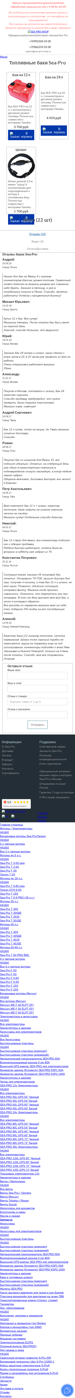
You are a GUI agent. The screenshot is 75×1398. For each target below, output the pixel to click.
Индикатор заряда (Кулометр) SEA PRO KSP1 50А (31, 1070)
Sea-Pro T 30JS (9, 916)
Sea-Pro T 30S (9, 909)
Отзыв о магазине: (19, 709)
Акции (4, 1384)
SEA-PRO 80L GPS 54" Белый (18, 1127)
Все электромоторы (12, 1024)
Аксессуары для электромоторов (20, 1031)
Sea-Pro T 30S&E (11, 912)
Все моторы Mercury (13, 1001)
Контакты (7, 768)
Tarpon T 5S (7, 874)
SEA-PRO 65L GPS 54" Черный (19, 1096)
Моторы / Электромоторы (16, 828)
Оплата (6, 755)
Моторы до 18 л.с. (11, 878)
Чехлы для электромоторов (17, 1081)
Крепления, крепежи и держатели (21, 1315)
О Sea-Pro (8, 746)
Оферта (7, 764)
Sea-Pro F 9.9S (9, 981)
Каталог (42, 816)
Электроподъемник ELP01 (16, 1342)
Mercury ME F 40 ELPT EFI (17, 1004)
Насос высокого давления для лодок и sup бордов (31, 1292)
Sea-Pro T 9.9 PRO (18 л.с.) (17, 897)
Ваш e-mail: (15, 683)
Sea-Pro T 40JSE (10, 943)
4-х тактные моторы (12, 958)
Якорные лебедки (11, 1334)
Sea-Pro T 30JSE (10, 920)
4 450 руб (54, 118)
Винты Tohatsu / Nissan (14, 1200)
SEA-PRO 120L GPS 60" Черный (20, 1158)
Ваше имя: (14, 670)
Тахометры (7, 1304)
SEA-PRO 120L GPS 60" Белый (19, 1162)
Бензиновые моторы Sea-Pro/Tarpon (23, 836)
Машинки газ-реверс (13, 1338)
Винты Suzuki (8, 1204)
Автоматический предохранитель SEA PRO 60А (30, 1058)
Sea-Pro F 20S (9, 989)
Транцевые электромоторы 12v (19, 1173)
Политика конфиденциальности (53, 757)
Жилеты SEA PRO (11, 1288)
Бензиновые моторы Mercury (18, 993)
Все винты (6, 1189)
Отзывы (5, 1392)
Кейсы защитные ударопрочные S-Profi (25, 1365)
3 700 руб (21, 127)
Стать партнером (50, 763)
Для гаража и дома (12, 1350)
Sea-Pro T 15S (9, 893)
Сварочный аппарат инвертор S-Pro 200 (25, 1357)
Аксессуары (7, 1223)
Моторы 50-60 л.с (11, 947)
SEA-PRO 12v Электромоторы (19, 1085)
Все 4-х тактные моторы (15, 966)
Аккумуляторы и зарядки (15, 1027)
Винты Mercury (9, 1196)
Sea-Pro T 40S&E (11, 935)
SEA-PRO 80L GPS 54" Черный (19, 1123)
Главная (43, 813)
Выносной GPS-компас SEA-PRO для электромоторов (34, 1066)
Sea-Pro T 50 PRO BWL (14, 955)
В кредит (7, 759)
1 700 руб (21, 211)
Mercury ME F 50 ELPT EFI (17, 1008)
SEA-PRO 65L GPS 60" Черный (19, 1104)
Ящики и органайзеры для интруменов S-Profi (29, 1373)
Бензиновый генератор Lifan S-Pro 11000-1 (27, 1361)
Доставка (7, 751)
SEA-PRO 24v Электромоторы (19, 1112)
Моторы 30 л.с (9, 901)
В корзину (26, 134)
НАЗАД (42, 820)
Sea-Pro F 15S (9, 985)
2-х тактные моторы (12, 843)
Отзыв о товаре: (18, 696)
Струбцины (7, 1376)
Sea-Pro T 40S (9, 932)
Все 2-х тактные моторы (15, 851)
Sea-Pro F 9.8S (9, 978)
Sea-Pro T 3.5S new (12, 862)
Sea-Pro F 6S (8, 974)
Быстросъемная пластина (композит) (23, 1050)
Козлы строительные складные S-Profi (24, 1369)
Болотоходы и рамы (12, 1212)
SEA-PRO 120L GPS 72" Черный (20, 1165)
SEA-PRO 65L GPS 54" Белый (18, 1100)
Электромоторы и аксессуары (19, 1016)
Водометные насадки (13, 1330)
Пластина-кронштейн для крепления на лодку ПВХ (32, 1296)
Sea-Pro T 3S (8, 870)
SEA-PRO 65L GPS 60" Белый (18, 1108)
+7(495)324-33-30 (40, 41)
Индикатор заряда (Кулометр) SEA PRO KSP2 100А (32, 1073)
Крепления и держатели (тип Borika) (23, 1323)
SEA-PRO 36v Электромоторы (19, 1146)
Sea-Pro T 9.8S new (12, 886)
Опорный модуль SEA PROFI (18, 1346)
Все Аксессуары (10, 1039)
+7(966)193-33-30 (40, 47)
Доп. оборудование (12, 1307)
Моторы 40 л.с (9, 924)
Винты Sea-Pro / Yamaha (15, 1192)
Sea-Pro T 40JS (9, 939)
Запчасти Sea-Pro (50, 751)
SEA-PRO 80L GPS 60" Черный (19, 1131)
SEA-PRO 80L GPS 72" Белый (18, 1142)
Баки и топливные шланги (16, 1277)
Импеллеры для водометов (17, 1208)
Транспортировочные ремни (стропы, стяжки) (29, 1300)
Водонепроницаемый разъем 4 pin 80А (25, 1062)
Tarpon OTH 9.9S (10, 889)
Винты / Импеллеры (12, 1181)
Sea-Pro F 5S (8, 970)
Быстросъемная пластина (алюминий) (24, 1054)
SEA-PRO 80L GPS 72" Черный (19, 1139)
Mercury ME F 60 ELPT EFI (17, 1012)
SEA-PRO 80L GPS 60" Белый (18, 1135)
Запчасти (6, 1380)
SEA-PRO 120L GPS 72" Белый (19, 1169)
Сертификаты (10, 773)
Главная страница (11, 824)
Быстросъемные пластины (17, 1043)
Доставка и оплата (11, 1388)
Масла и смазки (10, 1215)
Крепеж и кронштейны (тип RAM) (21, 1327)
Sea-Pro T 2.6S (9, 866)
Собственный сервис (52, 746)
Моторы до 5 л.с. (10, 855)
